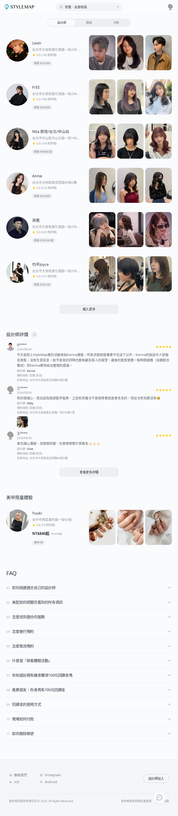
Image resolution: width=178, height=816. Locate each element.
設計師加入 (156, 778)
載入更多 (89, 309)
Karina (31, 371)
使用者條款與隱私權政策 (136, 801)
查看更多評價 (89, 472)
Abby (30, 403)
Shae (30, 449)
